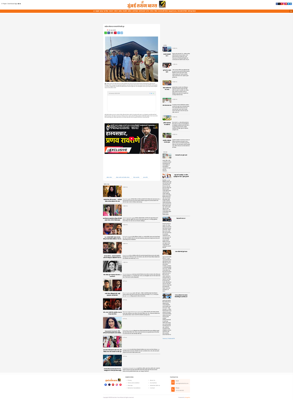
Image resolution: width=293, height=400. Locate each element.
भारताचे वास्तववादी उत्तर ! (167, 55)
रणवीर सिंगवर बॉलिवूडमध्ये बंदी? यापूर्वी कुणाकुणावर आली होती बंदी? (112, 294)
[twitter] (279, 4)
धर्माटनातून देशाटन (192, 11)
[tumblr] (288, 4)
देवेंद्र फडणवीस (136, 177)
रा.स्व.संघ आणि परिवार (163, 11)
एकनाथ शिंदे (145, 177)
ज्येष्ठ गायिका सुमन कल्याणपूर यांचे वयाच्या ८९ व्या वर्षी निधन (112, 275)
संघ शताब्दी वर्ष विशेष (182, 11)
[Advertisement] (140, 18)
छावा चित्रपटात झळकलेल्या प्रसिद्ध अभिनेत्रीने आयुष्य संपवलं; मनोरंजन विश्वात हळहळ (112, 219)
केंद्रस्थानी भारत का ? (181, 218)
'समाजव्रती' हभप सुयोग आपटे (181, 155)
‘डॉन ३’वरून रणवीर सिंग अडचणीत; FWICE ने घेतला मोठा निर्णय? (112, 313)
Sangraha (187, 397)
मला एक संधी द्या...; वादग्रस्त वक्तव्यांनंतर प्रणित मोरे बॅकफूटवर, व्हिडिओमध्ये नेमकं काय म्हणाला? (112, 257)
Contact (152, 388)
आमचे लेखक (135, 11)
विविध (155, 11)
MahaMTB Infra (173, 11)
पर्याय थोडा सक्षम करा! (167, 105)
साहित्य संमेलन (109, 177)
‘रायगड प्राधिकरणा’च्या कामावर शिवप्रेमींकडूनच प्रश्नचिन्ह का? (181, 296)
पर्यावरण (116, 11)
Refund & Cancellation (134, 388)
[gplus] (284, 4)
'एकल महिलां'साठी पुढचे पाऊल (181, 251)
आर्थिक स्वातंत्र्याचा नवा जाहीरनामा (167, 123)
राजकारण (111, 11)
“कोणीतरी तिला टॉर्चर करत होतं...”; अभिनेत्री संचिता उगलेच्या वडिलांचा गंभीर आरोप (112, 200)
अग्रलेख (120, 11)
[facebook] (277, 4)
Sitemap (130, 385)
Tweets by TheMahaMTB (169, 338)
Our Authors (153, 383)
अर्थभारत (130, 11)
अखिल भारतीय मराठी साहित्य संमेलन (122, 177)
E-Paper (4, 4)
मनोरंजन (152, 11)
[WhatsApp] (105, 33)
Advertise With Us (155, 385)
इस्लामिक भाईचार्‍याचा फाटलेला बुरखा (167, 141)
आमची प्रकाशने (142, 11)
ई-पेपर (147, 11)
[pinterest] (281, 4)
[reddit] (291, 4)
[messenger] (286, 4)
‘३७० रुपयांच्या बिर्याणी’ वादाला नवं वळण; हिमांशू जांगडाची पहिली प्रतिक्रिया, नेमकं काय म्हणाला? (112, 238)
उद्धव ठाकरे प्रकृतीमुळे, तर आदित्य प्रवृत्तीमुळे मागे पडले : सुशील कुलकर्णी (181, 175)
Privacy (130, 380)
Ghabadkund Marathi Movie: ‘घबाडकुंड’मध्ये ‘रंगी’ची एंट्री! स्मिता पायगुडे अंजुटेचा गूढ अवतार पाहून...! (112, 369)
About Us (152, 380)
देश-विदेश (106, 11)
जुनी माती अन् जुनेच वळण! (167, 71)
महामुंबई (97, 11)
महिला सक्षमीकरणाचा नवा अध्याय (167, 88)
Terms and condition (133, 383)
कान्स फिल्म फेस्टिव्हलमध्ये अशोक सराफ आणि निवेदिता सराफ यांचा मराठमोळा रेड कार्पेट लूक (112, 350)
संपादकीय (125, 11)
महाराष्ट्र (101, 11)
